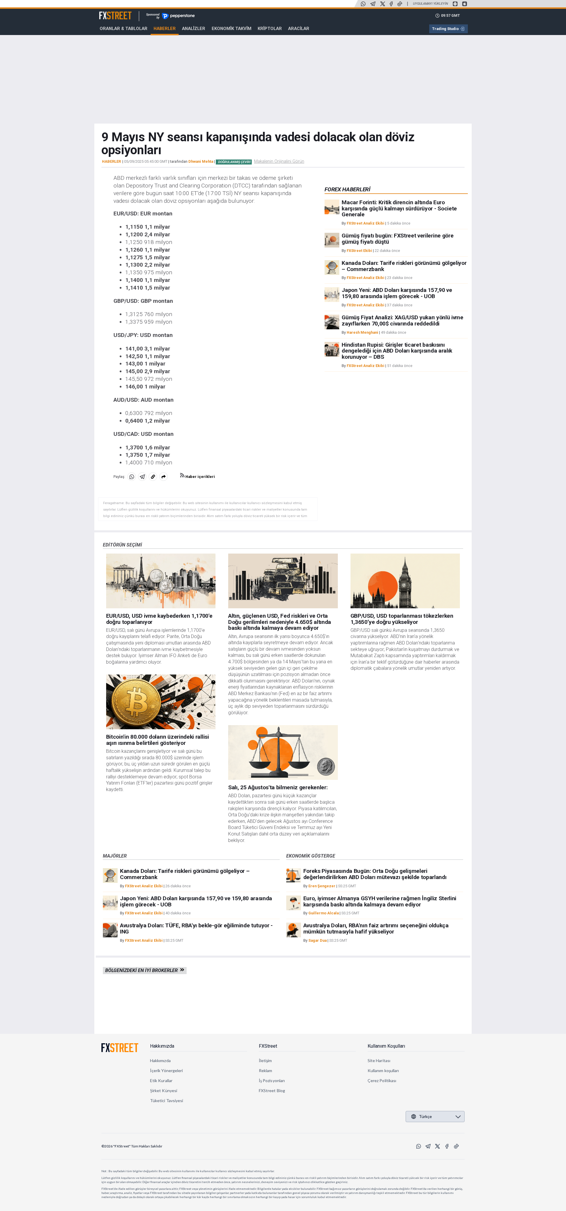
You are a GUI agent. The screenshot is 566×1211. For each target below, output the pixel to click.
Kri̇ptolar (270, 28)
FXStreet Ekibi (359, 250)
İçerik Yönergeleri (166, 1070)
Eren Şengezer (321, 886)
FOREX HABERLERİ (347, 189)
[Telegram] (373, 3)
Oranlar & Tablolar (123, 28)
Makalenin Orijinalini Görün (279, 161)
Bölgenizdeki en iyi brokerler (142, 970)
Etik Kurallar (161, 1080)
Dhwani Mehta (200, 161)
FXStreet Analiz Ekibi (365, 223)
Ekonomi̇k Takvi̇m (231, 28)
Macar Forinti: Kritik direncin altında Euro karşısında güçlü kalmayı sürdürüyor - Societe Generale (399, 208)
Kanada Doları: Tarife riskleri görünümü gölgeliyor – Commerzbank (404, 266)
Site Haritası (379, 1060)
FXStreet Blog (272, 1090)
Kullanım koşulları (383, 1070)
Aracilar (298, 28)
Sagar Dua (317, 940)
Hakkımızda (162, 1046)
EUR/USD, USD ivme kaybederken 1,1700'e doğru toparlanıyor (159, 618)
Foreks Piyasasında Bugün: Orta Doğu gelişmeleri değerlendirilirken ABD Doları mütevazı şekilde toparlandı (375, 874)
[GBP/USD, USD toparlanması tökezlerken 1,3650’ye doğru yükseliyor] (405, 581)
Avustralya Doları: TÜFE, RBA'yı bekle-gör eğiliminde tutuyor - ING (196, 928)
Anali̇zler (193, 28)
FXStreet (108, 12)
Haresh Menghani (362, 332)
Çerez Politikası (382, 1080)
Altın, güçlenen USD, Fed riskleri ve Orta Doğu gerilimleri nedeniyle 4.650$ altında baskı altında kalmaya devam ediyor (279, 622)
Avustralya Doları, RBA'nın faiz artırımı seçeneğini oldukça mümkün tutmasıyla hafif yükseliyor (376, 928)
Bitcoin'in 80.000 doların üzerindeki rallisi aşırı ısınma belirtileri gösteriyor (157, 739)
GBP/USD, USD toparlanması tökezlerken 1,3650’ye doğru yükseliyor (402, 618)
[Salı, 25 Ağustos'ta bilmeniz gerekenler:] (283, 752)
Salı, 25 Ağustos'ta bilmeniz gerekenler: (278, 787)
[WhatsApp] (363, 3)
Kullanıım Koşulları (386, 1046)
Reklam (265, 1070)
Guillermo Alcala (323, 913)
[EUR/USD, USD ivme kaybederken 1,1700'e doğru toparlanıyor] (161, 581)
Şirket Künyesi (163, 1090)
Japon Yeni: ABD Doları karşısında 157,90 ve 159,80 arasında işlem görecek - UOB (397, 293)
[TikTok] (399, 3)
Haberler (165, 28)
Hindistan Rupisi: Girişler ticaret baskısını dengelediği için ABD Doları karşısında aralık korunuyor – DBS (397, 351)
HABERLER (111, 162)
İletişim (265, 1060)
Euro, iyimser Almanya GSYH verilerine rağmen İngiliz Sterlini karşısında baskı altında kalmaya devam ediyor (379, 901)
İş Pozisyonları (272, 1080)
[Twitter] (382, 3)
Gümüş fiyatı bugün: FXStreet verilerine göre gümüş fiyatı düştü (397, 238)
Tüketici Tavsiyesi (166, 1100)
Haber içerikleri (200, 476)
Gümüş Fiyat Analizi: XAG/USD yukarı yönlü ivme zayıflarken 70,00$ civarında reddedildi (402, 320)
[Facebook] (391, 3)
